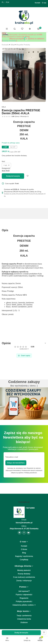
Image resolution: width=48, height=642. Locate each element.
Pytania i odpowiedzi (24, 595)
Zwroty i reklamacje (24, 581)
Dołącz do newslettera (16, 463)
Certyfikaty (24, 560)
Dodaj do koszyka (13, 176)
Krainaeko (5, 45)
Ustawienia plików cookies (23, 605)
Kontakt (37, 3)
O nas (44, 3)
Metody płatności (24, 570)
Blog (24, 553)
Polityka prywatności (24, 601)
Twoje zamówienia (24, 616)
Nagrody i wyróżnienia (24, 556)
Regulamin (24, 598)
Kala (4, 107)
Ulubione (24, 622)
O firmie (24, 549)
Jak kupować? (24, 591)
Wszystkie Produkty (23, 45)
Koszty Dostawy (9, 41)
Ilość (3, 161)
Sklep (13, 45)
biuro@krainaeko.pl (24, 523)
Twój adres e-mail (11, 457)
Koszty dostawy (24, 574)
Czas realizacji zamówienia (24, 577)
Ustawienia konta (24, 619)
